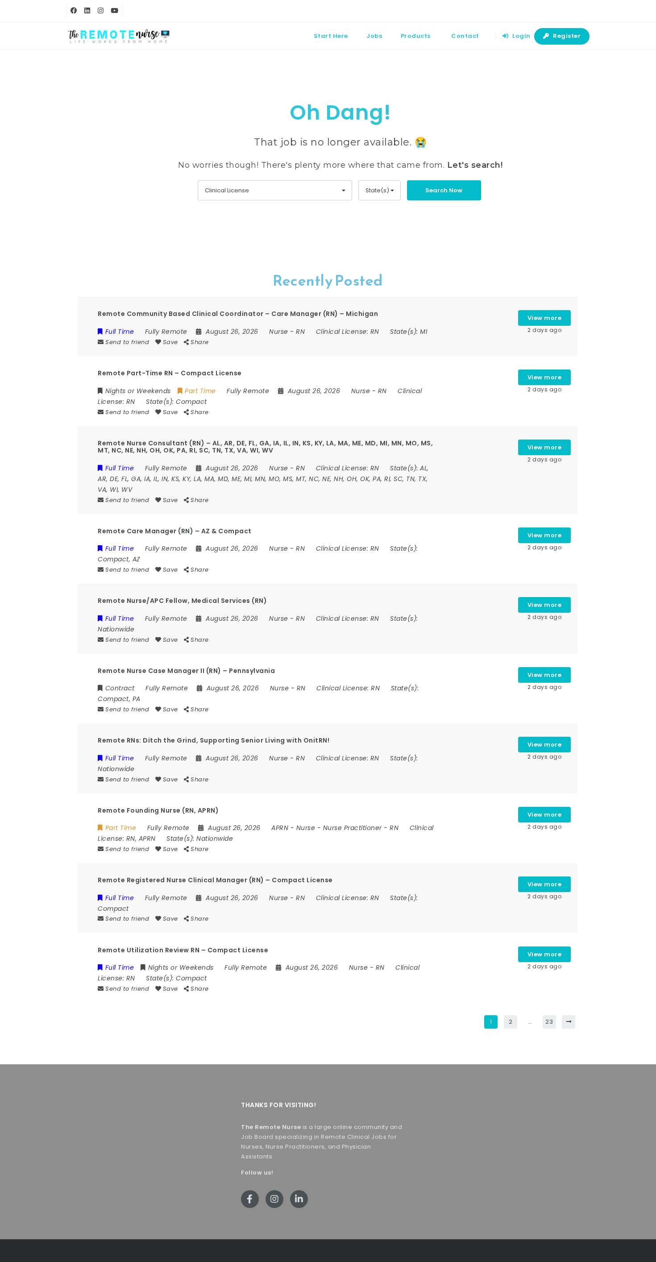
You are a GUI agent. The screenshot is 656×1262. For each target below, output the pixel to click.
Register (566, 36)
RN (300, 331)
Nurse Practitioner (352, 827)
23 (549, 1021)
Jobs (374, 36)
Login (521, 36)
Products (416, 36)
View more (544, 318)
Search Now (443, 190)
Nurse (278, 331)
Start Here (331, 36)
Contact (465, 36)
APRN (279, 827)
